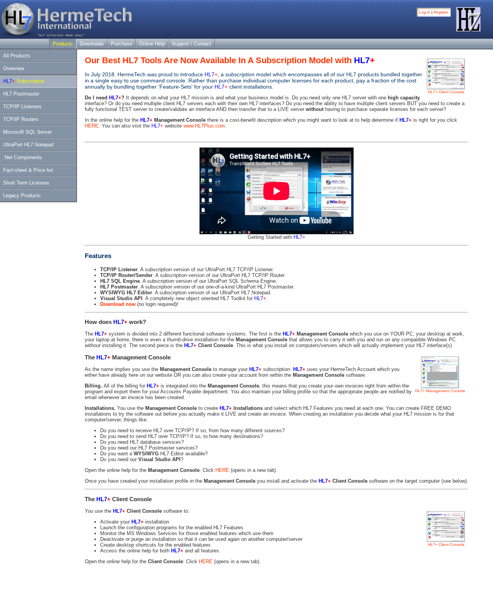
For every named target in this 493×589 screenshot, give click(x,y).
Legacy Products (22, 195)
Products (63, 44)
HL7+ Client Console (446, 92)
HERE (92, 126)
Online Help (152, 44)
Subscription (23, 81)
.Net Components (22, 157)
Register (441, 12)
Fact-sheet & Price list (28, 170)
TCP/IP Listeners (22, 106)
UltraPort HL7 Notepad (28, 145)
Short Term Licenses (26, 183)
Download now (118, 304)
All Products (16, 56)
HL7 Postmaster (21, 94)
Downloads (92, 44)
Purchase (121, 44)
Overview (13, 68)
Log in (424, 12)
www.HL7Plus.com (204, 126)
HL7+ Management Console (440, 391)
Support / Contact (191, 44)
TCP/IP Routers (21, 119)
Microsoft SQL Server (27, 132)
